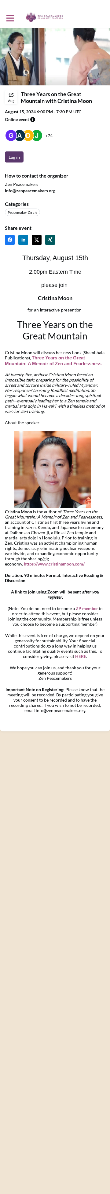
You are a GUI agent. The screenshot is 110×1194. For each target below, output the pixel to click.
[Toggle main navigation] (10, 17)
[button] (32, 119)
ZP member (87, 608)
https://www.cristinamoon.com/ (54, 563)
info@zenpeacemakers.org (30, 190)
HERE (80, 656)
